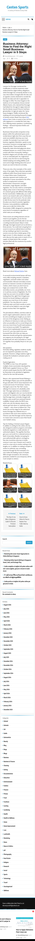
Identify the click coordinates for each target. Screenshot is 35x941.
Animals (6, 725)
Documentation (8, 774)
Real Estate (7, 858)
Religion (6, 862)
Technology (7, 878)
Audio (5, 733)
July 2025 (6, 657)
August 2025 (7, 653)
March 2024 (7, 697)
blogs (5, 749)
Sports (5, 874)
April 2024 (7, 693)
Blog (5, 745)
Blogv (5, 753)
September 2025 (8, 649)
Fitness (6, 794)
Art (5, 729)
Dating (6, 770)
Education (7, 778)
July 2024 (6, 681)
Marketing (7, 838)
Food (5, 798)
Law (5, 39)
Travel (5, 882)
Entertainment (8, 782)
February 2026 (8, 629)
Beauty (6, 741)
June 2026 (6, 613)
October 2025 (7, 645)
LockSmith (7, 834)
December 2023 (8, 709)
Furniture (6, 802)
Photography (7, 854)
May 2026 (7, 617)
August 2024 (7, 677)
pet (5, 850)
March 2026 (7, 625)
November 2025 (8, 641)
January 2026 (7, 633)
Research (6, 866)
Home (5, 822)
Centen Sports (17, 7)
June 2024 (6, 685)
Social (5, 870)
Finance (6, 790)
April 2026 (7, 621)
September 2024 (8, 673)
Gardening (7, 810)
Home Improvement (9, 826)
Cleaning (6, 765)
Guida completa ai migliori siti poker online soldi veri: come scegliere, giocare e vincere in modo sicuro (17, 568)
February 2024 (8, 701)
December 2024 (8, 661)
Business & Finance (9, 761)
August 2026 (7, 605)
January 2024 (7, 705)
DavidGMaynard (10, 56)
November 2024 (8, 665)
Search (5, 539)
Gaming (6, 806)
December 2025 (8, 637)
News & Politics (8, 846)
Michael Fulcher (19, 271)
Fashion (6, 786)
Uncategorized (8, 886)
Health (6, 814)
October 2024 (8, 669)
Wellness (6, 890)
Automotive (7, 737)
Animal (6, 721)
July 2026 (6, 609)
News (5, 842)
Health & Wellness (9, 818)
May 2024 (7, 689)
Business (6, 757)
